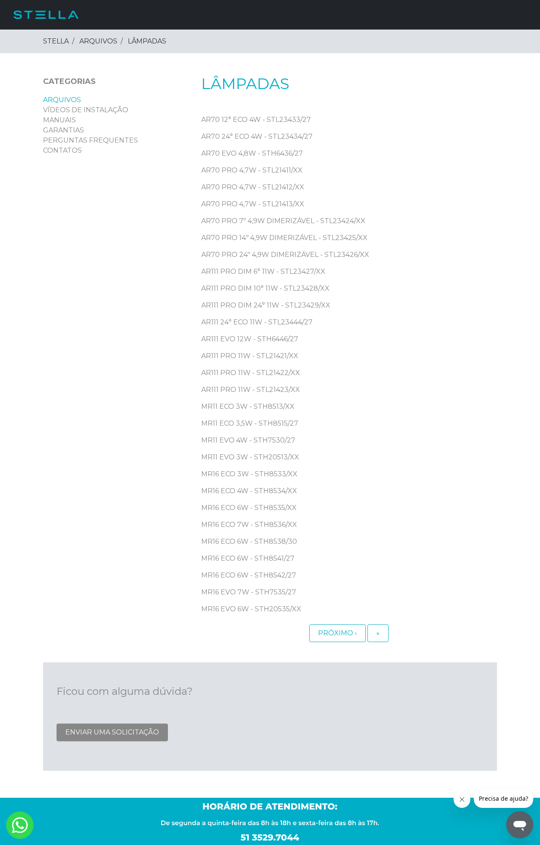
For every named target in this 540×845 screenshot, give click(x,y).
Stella (56, 41)
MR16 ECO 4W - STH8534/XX (249, 491)
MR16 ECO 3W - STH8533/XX (249, 474)
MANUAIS (59, 120)
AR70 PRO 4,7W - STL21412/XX (252, 187)
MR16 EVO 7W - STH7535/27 (248, 592)
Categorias (69, 81)
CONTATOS (62, 150)
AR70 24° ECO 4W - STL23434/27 (257, 136)
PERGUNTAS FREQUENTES (90, 140)
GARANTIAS (63, 130)
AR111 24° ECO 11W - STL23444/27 (257, 322)
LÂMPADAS (147, 41)
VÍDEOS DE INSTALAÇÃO (85, 110)
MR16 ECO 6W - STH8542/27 (248, 575)
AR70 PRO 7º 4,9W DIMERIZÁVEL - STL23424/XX (283, 221)
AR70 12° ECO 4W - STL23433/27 (256, 120)
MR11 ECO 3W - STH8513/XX (247, 406)
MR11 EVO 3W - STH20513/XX (250, 457)
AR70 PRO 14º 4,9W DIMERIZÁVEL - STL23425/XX (284, 238)
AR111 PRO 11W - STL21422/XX (250, 373)
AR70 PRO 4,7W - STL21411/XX (251, 170)
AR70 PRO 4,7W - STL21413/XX (252, 204)
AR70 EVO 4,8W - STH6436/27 (252, 153)
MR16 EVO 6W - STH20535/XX (251, 609)
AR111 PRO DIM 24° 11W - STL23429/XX (265, 305)
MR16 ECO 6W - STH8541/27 (247, 558)
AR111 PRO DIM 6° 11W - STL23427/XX (263, 271)
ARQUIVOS (98, 41)
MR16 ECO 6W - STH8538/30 (249, 541)
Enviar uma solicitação (112, 732)
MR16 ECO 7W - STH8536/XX (249, 525)
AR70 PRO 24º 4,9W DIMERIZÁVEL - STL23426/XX (285, 255)
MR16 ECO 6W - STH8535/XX (249, 508)
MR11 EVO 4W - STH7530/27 (248, 440)
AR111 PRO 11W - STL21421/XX (249, 356)
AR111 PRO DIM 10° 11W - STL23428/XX (265, 288)
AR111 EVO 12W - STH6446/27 (249, 339)
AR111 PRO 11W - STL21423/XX (250, 390)
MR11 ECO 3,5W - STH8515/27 (249, 423)
